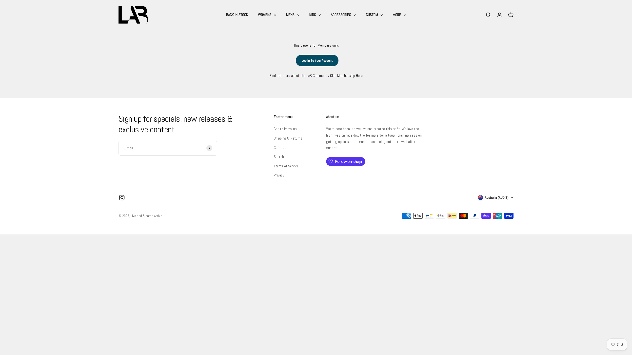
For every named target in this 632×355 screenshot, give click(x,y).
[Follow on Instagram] (121, 197)
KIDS (312, 14)
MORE (397, 14)
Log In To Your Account (317, 60)
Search (279, 156)
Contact (280, 147)
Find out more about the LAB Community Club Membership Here (316, 75)
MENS (290, 14)
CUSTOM (372, 14)
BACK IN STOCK (237, 14)
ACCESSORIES (341, 14)
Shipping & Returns (288, 138)
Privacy (279, 175)
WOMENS (264, 14)
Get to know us (285, 128)
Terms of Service (286, 166)
